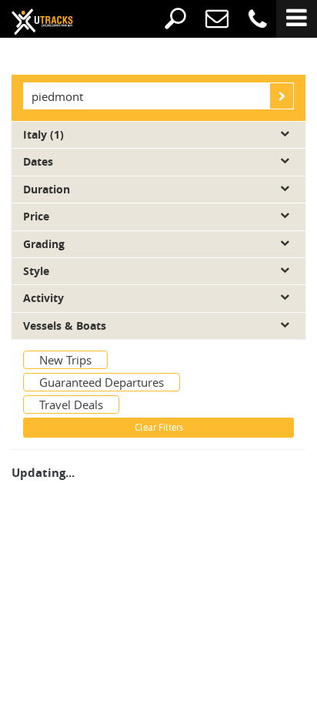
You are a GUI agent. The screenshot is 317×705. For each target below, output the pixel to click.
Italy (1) (43, 135)
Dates (38, 162)
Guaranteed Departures (101, 382)
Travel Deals (71, 404)
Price (36, 216)
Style (36, 271)
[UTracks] (31, 21)
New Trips (65, 360)
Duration (46, 189)
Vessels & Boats (64, 326)
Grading (44, 244)
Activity (43, 298)
